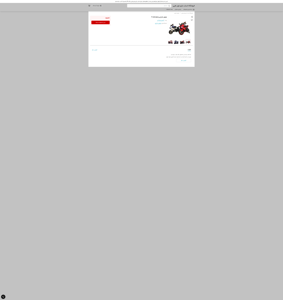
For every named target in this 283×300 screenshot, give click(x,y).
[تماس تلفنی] (3, 297)
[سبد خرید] (89, 6)
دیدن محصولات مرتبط (100, 22)
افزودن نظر (94, 50)
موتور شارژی (176, 13)
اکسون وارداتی (160, 20)
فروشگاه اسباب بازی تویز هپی (184, 6)
